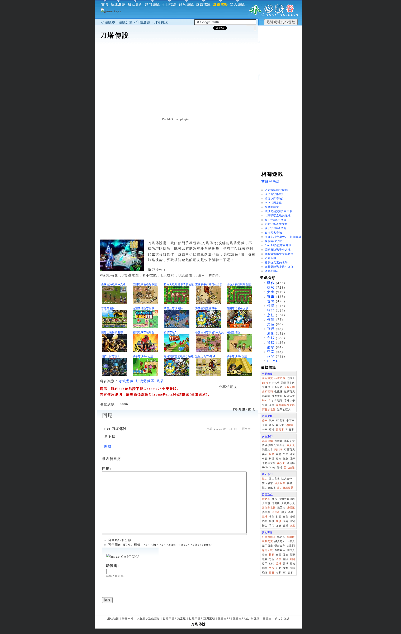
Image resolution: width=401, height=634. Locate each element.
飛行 (271, 329)
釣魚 (265, 521)
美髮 (278, 454)
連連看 (276, 512)
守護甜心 (279, 445)
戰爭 (265, 568)
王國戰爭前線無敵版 (145, 284)
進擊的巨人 (284, 409)
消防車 (290, 425)
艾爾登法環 (270, 181)
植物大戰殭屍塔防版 (239, 284)
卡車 (265, 429)
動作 (271, 283)
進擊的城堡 (272, 206)
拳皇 (265, 554)
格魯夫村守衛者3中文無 (209, 332)
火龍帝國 (270, 258)
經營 (271, 306)
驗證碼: (112, 566)
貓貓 (289, 483)
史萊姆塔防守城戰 (143, 308)
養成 (291, 512)
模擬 (285, 568)
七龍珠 (278, 391)
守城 (271, 338)
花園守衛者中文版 (237, 308)
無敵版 (291, 536)
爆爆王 (291, 507)
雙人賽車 (274, 478)
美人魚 (291, 445)
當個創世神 (269, 507)
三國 (278, 554)
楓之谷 (281, 536)
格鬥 (271, 310)
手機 (271, 568)
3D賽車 (280, 420)
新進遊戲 (118, 4)
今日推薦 (169, 4)
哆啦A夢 (274, 382)
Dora (265, 382)
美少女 (281, 463)
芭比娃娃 (289, 467)
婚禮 (279, 467)
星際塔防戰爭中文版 (278, 249)
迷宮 (292, 521)
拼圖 (278, 516)
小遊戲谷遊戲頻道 (148, 618)
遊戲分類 (126, 22)
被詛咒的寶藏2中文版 (279, 211)
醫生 (265, 525)
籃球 (285, 563)
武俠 (278, 559)
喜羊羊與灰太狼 (285, 405)
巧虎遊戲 (279, 378)
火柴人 (291, 541)
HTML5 (273, 361)
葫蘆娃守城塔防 (173, 308)
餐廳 (265, 458)
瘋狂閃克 (267, 541)
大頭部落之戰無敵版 (278, 215)
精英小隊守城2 (110, 356)
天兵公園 (289, 387)
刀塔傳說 (161, 22)
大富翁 (266, 503)
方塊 (278, 525)
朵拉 (271, 405)
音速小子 (289, 400)
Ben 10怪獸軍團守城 (278, 245)
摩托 (271, 429)
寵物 (278, 458)
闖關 (292, 559)
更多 (290, 572)
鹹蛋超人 (279, 541)
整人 (284, 512)
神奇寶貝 (277, 396)
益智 (271, 287)
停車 (265, 420)
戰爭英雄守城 (273, 241)
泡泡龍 (276, 503)
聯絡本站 (128, 618)
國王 (271, 572)
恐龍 (271, 559)
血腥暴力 (279, 550)
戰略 (292, 563)
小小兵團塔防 (273, 202)
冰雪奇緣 (267, 440)
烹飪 (271, 315)
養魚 (271, 516)
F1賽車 (290, 429)
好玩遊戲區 (145, 381)
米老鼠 (266, 387)
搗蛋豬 (281, 507)
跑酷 (278, 568)
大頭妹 (278, 440)
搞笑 (285, 521)
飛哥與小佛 (288, 382)
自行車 (280, 425)
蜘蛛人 (291, 550)
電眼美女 (289, 440)
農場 (285, 525)
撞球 (265, 516)
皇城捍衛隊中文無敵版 (279, 253)
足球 (279, 563)
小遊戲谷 (108, 22)
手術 (271, 525)
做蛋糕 (291, 463)
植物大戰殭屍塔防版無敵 (179, 284)
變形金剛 (279, 545)
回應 (108, 446)
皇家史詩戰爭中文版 (113, 284)
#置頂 (243, 409)
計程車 (280, 429)
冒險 (271, 301)
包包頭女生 (269, 463)
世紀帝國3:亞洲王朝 (202, 618)
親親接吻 (267, 445)
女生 (271, 292)
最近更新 (135, 4)
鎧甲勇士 (267, 545)
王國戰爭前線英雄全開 (208, 284)
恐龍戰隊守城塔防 (143, 332)
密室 (271, 352)
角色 (271, 324)
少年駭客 (277, 400)
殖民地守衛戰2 (274, 194)
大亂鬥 (291, 545)
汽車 (271, 420)
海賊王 (291, 378)
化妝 (285, 458)
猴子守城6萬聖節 (276, 228)
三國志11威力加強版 (276, 618)
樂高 (285, 516)
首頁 (105, 4)
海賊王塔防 (233, 332)
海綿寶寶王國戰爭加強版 (179, 356)
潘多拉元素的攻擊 (276, 262)
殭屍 (265, 559)
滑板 (271, 425)
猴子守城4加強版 (237, 356)
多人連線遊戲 (285, 487)
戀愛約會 (267, 449)
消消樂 (266, 512)
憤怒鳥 (266, 498)
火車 (265, 425)
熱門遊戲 (152, 4)
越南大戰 (267, 550)
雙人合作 (286, 478)
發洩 (285, 554)
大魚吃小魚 (288, 503)
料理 (271, 458)
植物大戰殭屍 (287, 498)
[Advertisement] (176, 53)
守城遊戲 (143, 22)
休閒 (271, 356)
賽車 (271, 296)
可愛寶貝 (289, 449)
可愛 (292, 454)
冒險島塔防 (108, 308)
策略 (271, 342)
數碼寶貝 (289, 391)
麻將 (274, 498)
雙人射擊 (267, 483)
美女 (265, 454)
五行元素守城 (273, 232)
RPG (272, 563)
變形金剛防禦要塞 (112, 332)
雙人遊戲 (237, 4)
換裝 (271, 454)
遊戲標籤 (203, 4)
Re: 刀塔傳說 (115, 429)
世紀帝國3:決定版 (174, 618)
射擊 (271, 347)
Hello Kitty (268, 467)
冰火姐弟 (279, 483)
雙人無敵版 (269, 487)
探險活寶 (289, 396)
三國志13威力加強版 (246, 618)
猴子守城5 (170, 332)
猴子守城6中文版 (143, 356)
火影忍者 (277, 387)
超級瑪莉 (267, 391)
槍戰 (271, 554)
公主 (285, 454)
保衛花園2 (271, 270)
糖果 (292, 525)
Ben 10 (266, 400)
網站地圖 (113, 618)
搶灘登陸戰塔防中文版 (279, 266)
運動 (271, 333)
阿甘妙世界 (269, 409)
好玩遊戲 (186, 4)
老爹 (278, 572)
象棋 (278, 521)
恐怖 (265, 572)
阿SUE (278, 449)
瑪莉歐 (266, 396)
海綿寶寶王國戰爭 (206, 308)
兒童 (265, 405)
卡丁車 (290, 420)
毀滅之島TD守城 (205, 356)
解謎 (271, 521)
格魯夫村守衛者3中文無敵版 (283, 236)
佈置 (271, 319)
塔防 (160, 381)
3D (284, 572)
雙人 (265, 478)
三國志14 (224, 618)
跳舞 (292, 458)
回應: (106, 468)
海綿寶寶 (267, 378)
